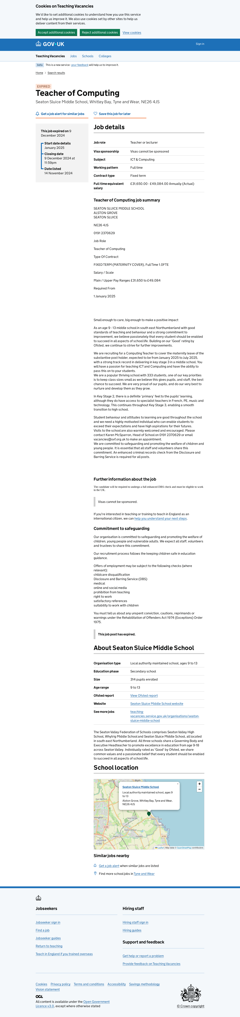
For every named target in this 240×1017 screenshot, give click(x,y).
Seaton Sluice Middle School (140, 787)
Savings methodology (144, 984)
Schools (87, 56)
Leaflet (160, 847)
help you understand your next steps (160, 518)
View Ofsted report (144, 696)
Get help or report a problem (143, 956)
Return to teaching (49, 946)
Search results (56, 72)
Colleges (105, 56)
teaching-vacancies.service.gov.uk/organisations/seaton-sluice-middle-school (164, 716)
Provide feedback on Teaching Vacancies (151, 964)
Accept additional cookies (56, 32)
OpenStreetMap (184, 847)
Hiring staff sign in (135, 922)
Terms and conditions (89, 984)
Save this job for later (115, 114)
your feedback (79, 65)
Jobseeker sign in (48, 922)
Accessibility (117, 984)
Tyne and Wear (144, 874)
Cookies (41, 984)
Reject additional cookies (100, 32)
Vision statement (48, 989)
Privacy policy (60, 984)
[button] (149, 814)
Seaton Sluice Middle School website (156, 704)
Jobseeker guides (48, 938)
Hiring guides (132, 930)
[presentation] (149, 814)
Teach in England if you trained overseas (64, 954)
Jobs (73, 56)
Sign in (200, 43)
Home (39, 72)
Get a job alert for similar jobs (62, 114)
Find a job (43, 930)
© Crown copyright (190, 1006)
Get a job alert (109, 866)
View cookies (132, 32)
